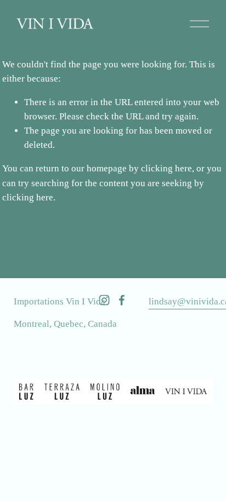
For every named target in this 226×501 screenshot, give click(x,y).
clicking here (166, 168)
